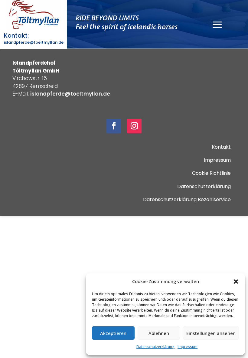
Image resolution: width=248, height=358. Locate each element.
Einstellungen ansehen (211, 333)
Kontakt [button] (221, 147)
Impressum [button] (217, 160)
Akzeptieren (113, 333)
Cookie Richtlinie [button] (211, 173)
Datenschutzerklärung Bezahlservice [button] (187, 199)
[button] (236, 282)
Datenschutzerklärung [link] (155, 346)
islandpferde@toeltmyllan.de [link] (34, 42)
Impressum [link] (187, 346)
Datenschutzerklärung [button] (204, 186)
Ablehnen (158, 333)
